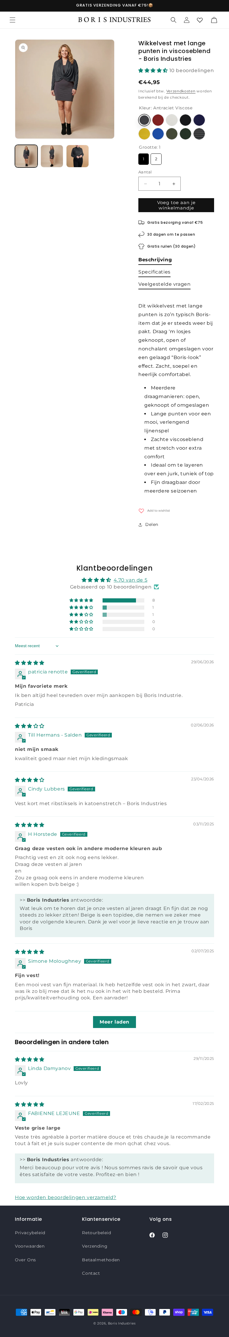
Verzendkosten (181, 91)
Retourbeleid (96, 1232)
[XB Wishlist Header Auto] (199, 20)
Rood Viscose (158, 120)
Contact (91, 1273)
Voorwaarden (30, 1246)
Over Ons (25, 1260)
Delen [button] (151, 524)
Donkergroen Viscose (185, 134)
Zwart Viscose (185, 120)
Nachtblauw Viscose (199, 120)
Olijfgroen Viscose (172, 134)
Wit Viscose (172, 120)
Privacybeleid (30, 1232)
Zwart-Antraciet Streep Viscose (199, 134)
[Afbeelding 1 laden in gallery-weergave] (26, 156)
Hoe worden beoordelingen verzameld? (65, 1197)
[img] (29, 663)
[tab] (155, 261)
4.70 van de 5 (130, 580)
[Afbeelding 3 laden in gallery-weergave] (77, 156)
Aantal (145, 172)
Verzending (94, 1246)
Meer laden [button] (114, 1022)
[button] (12, 20)
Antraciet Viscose (144, 120)
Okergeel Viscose (144, 134)
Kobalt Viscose (158, 134)
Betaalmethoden (101, 1260)
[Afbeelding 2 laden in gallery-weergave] (52, 156)
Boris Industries (122, 1323)
